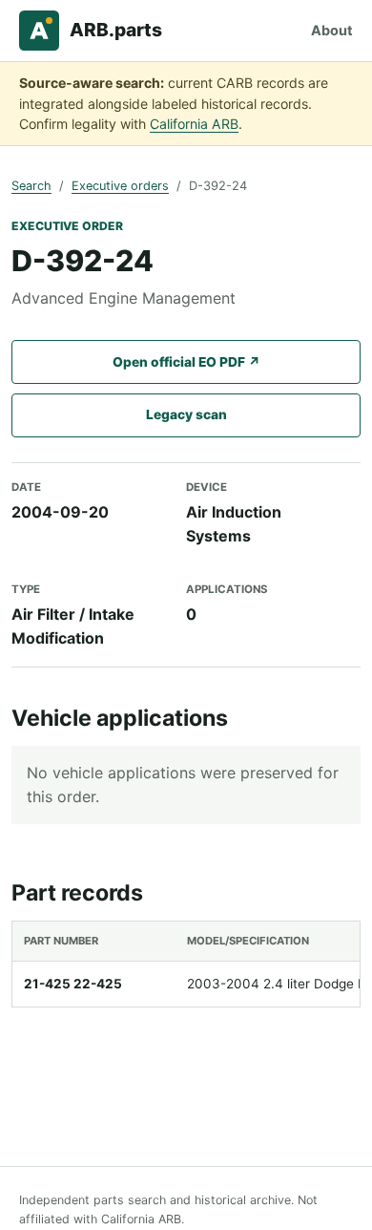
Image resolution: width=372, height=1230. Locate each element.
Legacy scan (186, 414)
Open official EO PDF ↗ (186, 362)
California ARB (194, 124)
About (332, 30)
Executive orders (120, 186)
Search (31, 186)
